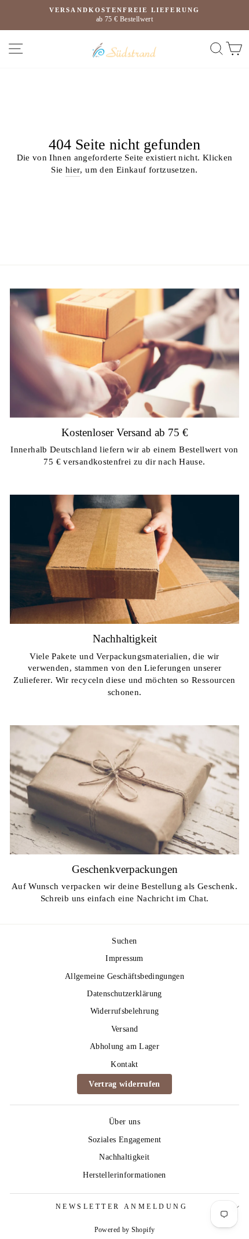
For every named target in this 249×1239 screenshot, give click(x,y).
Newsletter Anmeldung (122, 1207)
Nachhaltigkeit (124, 1157)
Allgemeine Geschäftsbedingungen (124, 976)
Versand (124, 1029)
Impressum (124, 958)
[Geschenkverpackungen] (124, 789)
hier (72, 169)
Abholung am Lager (124, 1046)
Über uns (124, 1121)
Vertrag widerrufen (124, 1084)
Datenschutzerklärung (124, 993)
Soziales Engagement (125, 1139)
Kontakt (124, 1064)
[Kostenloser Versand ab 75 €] (124, 353)
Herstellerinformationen (124, 1175)
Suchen (124, 941)
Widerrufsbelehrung (124, 1011)
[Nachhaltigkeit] (124, 559)
